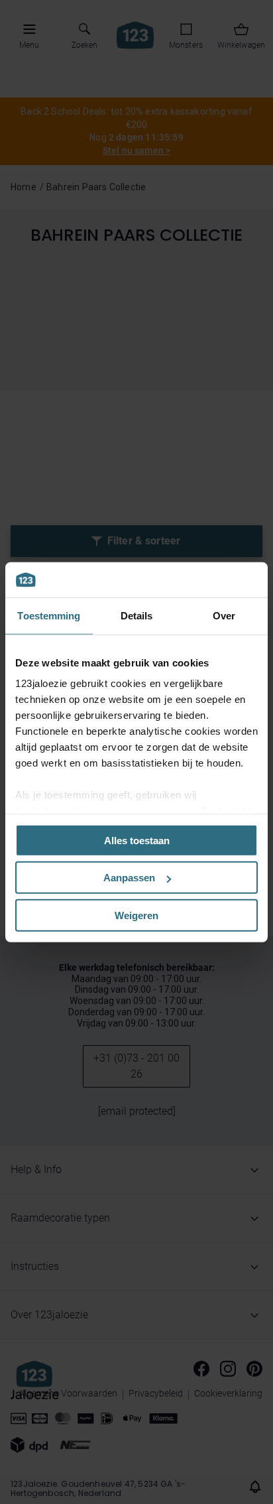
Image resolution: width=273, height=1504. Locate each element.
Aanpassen (129, 877)
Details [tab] (137, 615)
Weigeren (136, 914)
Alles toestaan (137, 840)
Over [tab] (224, 615)
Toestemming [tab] (48, 615)
